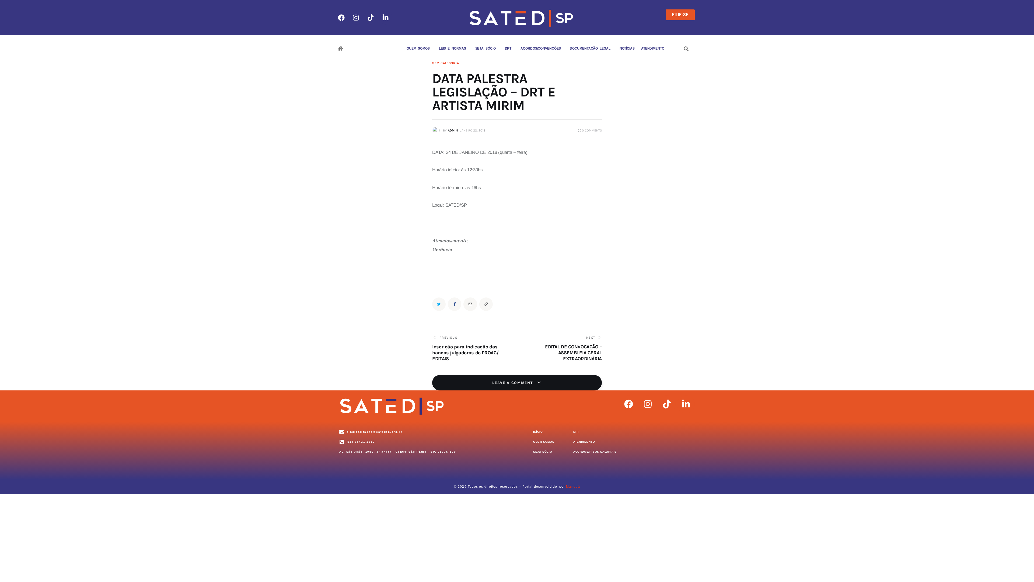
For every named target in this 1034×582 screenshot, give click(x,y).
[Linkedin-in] (385, 18)
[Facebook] (341, 18)
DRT (508, 48)
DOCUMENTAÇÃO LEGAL (590, 48)
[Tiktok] (371, 18)
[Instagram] (356, 18)
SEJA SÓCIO (485, 48)
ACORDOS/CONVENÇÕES (541, 48)
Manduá (573, 487)
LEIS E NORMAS (452, 48)
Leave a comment (513, 382)
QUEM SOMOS (418, 48)
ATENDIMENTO (652, 48)
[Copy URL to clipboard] (486, 304)
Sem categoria (445, 63)
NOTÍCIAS (627, 48)
